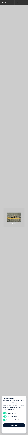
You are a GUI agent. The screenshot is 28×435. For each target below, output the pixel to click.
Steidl (4, 3)
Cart (19, 216)
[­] (23, 2)
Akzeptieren (14, 425)
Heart (8, 216)
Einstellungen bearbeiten (14, 430)
